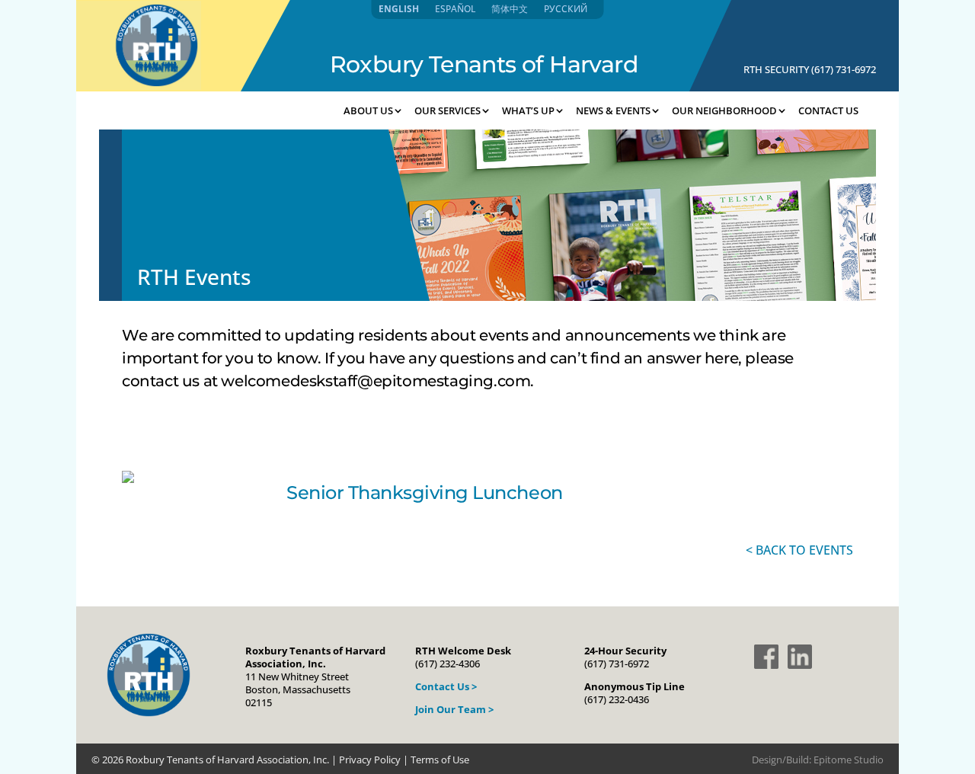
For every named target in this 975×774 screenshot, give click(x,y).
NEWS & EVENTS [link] (613, 110)
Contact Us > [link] (446, 686)
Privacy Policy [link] (370, 759)
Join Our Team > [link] (454, 709)
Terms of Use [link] (440, 759)
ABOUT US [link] (368, 110)
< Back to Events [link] (799, 550)
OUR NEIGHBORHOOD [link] (724, 110)
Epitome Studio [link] (849, 759)
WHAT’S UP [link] (528, 110)
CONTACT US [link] (828, 110)
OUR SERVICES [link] (447, 110)
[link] (138, 85)
